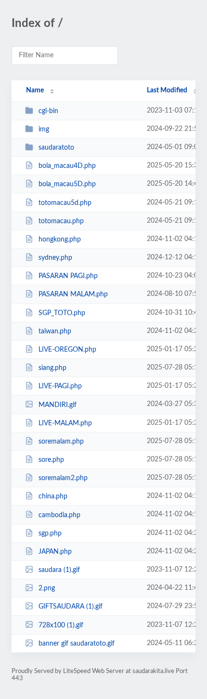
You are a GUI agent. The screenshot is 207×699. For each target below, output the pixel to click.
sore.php (51, 460)
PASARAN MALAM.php (73, 294)
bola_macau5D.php (67, 184)
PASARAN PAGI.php (68, 276)
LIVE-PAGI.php (60, 386)
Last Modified (167, 90)
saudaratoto (56, 147)
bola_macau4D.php (67, 166)
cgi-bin (48, 111)
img (44, 129)
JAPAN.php (55, 551)
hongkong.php (60, 239)
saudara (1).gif (59, 570)
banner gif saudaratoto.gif (77, 643)
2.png (47, 588)
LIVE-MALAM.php (65, 423)
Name (35, 90)
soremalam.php (61, 441)
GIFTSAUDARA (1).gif (71, 606)
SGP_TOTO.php (62, 313)
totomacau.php (61, 221)
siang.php (52, 368)
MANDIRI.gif (58, 404)
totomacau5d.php (65, 203)
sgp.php (50, 533)
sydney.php (55, 257)
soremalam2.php (63, 478)
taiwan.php (55, 331)
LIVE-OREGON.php (67, 349)
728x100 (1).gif (61, 625)
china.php (53, 496)
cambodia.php (59, 514)
